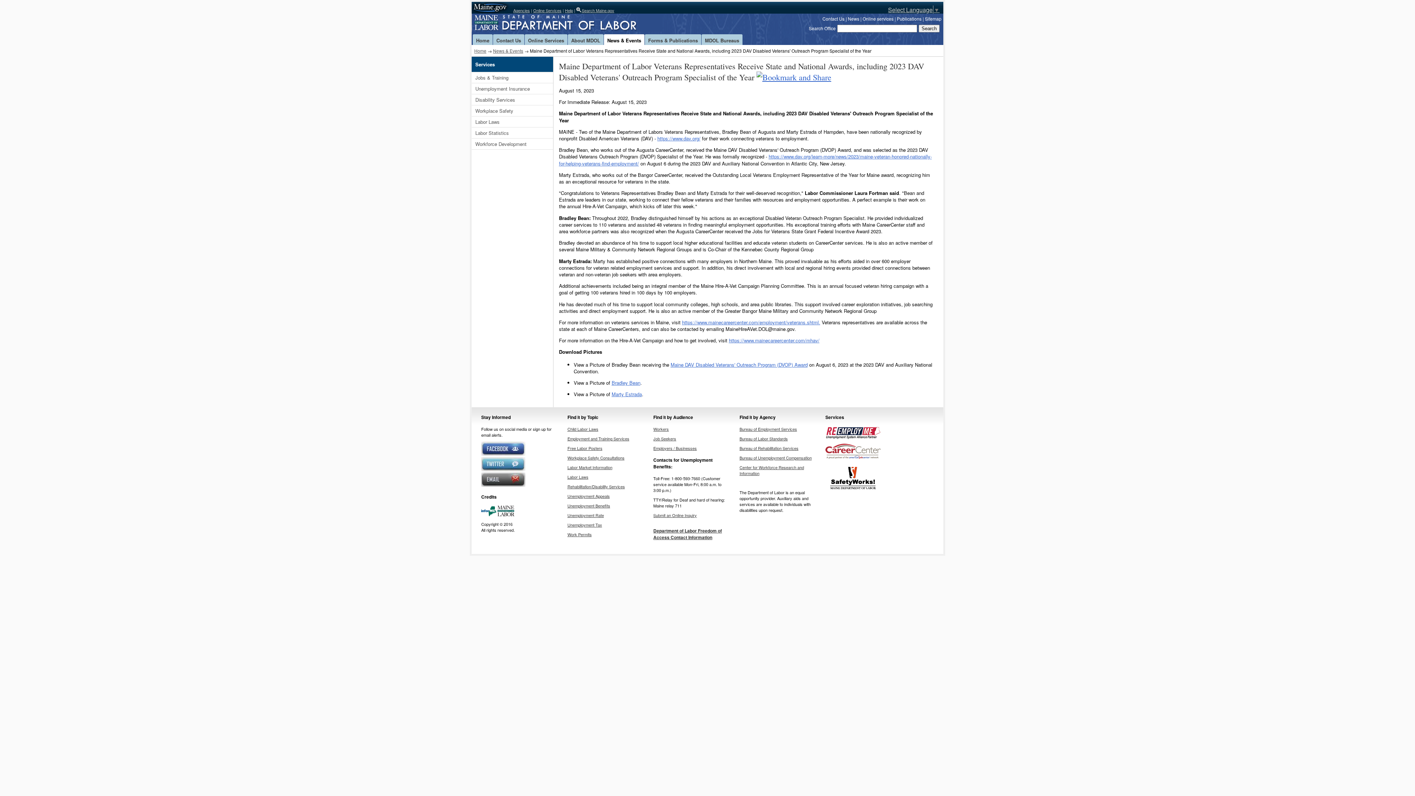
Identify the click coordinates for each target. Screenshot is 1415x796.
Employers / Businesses (675, 448)
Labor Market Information (589, 467)
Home (482, 40)
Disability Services (495, 99)
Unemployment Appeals (588, 496)
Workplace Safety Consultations (596, 458)
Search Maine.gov (598, 10)
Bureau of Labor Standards (764, 438)
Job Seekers (664, 438)
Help (569, 10)
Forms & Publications (673, 40)
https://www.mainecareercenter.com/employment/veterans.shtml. (751, 322)
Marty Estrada (627, 394)
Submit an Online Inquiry (675, 515)
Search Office (822, 28)
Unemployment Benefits (588, 506)
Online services (878, 18)
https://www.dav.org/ (678, 138)
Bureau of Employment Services (768, 429)
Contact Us (833, 18)
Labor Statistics (492, 132)
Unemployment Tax (584, 525)
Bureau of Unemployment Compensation (776, 458)
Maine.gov (491, 8)
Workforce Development (501, 143)
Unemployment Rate (585, 515)
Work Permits (579, 534)
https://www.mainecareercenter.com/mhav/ (774, 340)
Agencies (521, 10)
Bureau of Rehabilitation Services (769, 448)
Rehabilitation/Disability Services (596, 486)
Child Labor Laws (582, 429)
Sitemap (933, 18)
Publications (909, 18)
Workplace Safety (494, 110)
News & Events (624, 40)
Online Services (547, 10)
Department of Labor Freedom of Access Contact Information (687, 534)
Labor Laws (487, 121)
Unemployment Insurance (502, 88)
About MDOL (585, 40)
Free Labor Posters (584, 448)
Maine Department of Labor (567, 24)
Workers (661, 429)
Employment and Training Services (598, 438)
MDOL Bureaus (722, 40)
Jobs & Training (492, 77)
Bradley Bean (626, 382)
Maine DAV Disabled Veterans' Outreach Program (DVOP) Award (739, 364)
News (853, 18)
